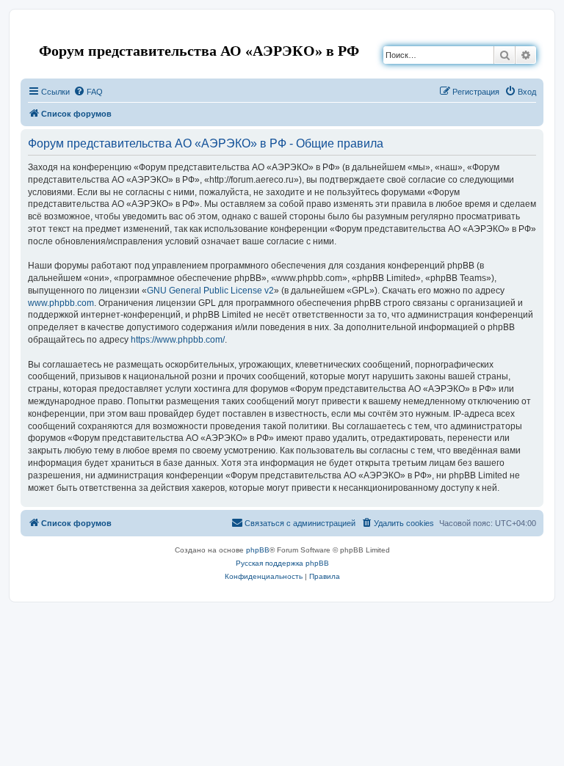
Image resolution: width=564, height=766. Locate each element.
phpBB (258, 550)
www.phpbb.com (61, 303)
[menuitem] (88, 92)
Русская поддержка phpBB (282, 563)
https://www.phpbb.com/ (178, 340)
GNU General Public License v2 (210, 290)
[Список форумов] (32, 32)
